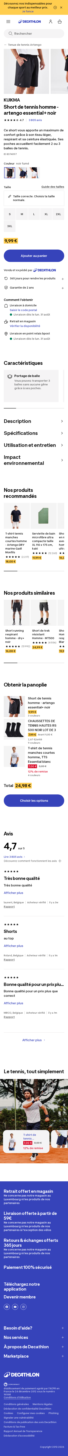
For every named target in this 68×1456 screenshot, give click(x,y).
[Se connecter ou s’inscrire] (50, 21)
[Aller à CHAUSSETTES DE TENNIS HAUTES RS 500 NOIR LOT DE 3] (14, 729)
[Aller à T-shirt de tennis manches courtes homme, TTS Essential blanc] (14, 756)
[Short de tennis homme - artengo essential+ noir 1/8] (26, 71)
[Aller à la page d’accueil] (29, 21)
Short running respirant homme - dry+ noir (14, 636)
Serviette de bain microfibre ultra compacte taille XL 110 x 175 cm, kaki (43, 541)
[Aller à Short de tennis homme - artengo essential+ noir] (14, 706)
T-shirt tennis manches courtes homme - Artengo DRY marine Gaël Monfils (16, 543)
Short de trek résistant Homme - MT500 (43, 634)
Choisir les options (34, 800)
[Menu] (8, 21)
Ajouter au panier (34, 256)
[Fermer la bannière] (61, 7)
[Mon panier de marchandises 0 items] (59, 21)
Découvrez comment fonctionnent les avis (30, 860)
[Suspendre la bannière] (55, 7)
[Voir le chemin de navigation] (5, 44)
